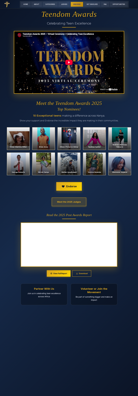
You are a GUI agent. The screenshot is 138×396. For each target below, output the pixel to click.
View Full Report (60, 273)
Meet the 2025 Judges (69, 202)
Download (83, 273)
